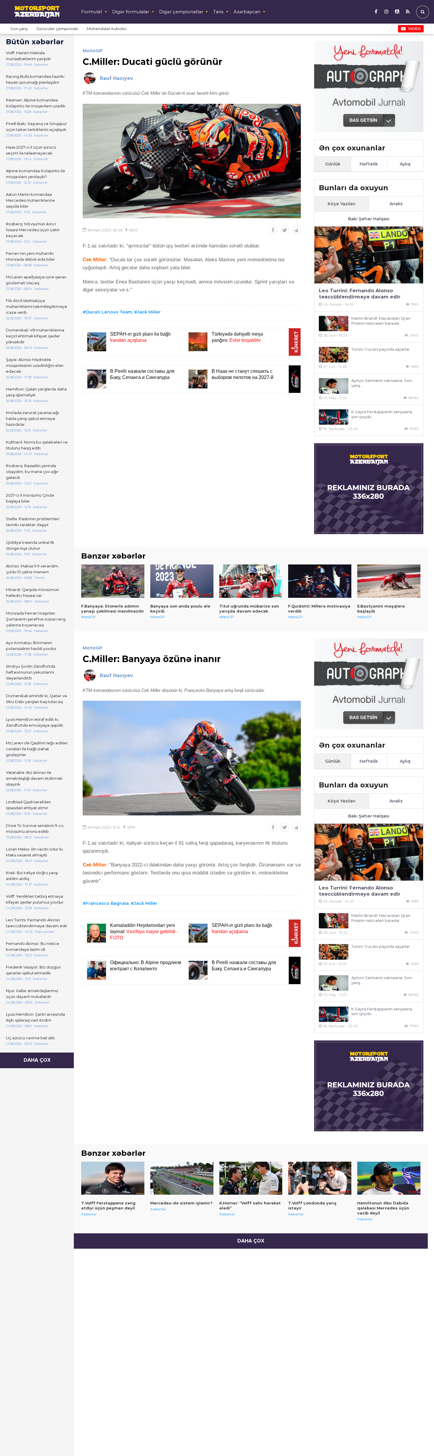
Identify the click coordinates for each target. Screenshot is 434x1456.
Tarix (218, 11)
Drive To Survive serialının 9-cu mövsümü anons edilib (34, 828)
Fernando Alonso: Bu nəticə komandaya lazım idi (32, 946)
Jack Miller (149, 312)
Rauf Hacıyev (116, 78)
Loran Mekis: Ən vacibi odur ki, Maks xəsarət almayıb (34, 852)
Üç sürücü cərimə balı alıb (30, 1037)
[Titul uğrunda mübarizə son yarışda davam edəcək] (251, 580)
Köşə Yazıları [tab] (341, 203)
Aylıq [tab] (405, 164)
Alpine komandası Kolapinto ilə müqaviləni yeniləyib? (35, 173)
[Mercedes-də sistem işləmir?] (181, 1178)
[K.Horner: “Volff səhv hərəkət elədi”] (251, 1178)
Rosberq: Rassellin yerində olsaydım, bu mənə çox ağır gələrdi (32, 471)
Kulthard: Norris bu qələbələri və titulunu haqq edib (37, 445)
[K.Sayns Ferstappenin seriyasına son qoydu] (333, 417)
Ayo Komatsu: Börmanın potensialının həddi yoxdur (31, 645)
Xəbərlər (89, 1214)
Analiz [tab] (396, 203)
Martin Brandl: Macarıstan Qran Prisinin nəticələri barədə (380, 321)
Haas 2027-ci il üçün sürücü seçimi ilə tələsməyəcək (31, 150)
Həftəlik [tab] (369, 164)
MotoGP (92, 50)
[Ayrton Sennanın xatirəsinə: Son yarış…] (333, 386)
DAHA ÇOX (37, 1060)
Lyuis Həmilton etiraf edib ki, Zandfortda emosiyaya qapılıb (34, 722)
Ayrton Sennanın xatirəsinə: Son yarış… (381, 383)
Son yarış (18, 28)
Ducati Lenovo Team (109, 312)
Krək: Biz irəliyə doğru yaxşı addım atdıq (32, 875)
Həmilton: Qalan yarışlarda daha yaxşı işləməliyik (36, 392)
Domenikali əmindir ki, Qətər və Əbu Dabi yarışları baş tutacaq (36, 698)
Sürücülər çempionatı (57, 28)
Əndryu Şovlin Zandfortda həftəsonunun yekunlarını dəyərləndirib (30, 672)
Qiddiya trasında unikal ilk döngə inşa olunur (30, 545)
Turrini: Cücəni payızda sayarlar (380, 349)
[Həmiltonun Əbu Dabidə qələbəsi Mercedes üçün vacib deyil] (388, 1178)
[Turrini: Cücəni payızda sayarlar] (333, 354)
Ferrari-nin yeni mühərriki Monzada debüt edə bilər (30, 256)
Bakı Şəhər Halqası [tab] (368, 218)
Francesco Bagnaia (107, 903)
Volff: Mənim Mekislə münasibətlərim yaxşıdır (28, 55)
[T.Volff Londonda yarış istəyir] (319, 1178)
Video (414, 28)
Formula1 (91, 11)
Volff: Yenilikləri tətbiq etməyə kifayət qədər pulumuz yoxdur (34, 899)
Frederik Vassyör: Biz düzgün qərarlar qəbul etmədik (33, 970)
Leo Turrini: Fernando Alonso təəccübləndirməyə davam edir (36, 922)
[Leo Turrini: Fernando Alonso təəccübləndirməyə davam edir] (368, 254)
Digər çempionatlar (181, 11)
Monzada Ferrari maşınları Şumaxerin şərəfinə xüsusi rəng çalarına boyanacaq (36, 619)
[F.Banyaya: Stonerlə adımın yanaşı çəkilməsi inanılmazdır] (112, 580)
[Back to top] (417, 1439)
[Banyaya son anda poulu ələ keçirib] (181, 580)
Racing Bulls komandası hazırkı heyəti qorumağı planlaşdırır (35, 79)
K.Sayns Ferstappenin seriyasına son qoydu (381, 414)
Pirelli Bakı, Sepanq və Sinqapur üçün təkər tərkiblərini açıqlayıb (36, 126)
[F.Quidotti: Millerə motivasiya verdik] (319, 580)
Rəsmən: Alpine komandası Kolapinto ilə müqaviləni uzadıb (36, 103)
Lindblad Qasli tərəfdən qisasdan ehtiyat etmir (28, 805)
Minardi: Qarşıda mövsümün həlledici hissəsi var (32, 592)
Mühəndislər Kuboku (106, 28)
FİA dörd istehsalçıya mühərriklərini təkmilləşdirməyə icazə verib (36, 306)
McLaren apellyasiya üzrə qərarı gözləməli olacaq (36, 280)
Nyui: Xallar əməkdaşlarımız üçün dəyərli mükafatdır (32, 993)
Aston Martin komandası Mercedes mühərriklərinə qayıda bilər (30, 200)
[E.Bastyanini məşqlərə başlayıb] (388, 580)
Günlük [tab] (332, 164)
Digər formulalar (130, 11)
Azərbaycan (247, 11)
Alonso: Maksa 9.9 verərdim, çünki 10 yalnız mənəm (32, 569)
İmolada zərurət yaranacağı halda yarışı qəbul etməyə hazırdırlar (32, 418)
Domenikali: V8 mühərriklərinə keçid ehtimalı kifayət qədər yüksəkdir (35, 336)
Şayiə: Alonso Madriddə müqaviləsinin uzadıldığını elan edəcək (34, 365)
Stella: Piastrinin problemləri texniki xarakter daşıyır (32, 521)
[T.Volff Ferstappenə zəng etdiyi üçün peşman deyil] (112, 1178)
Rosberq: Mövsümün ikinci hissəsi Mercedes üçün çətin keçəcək (33, 229)
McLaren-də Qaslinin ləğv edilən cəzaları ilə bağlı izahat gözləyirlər (37, 749)
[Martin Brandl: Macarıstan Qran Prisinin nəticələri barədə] (333, 323)
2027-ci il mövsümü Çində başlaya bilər (30, 498)
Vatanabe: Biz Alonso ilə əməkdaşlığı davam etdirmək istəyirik (34, 778)
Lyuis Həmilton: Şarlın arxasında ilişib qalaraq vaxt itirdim (35, 1017)
